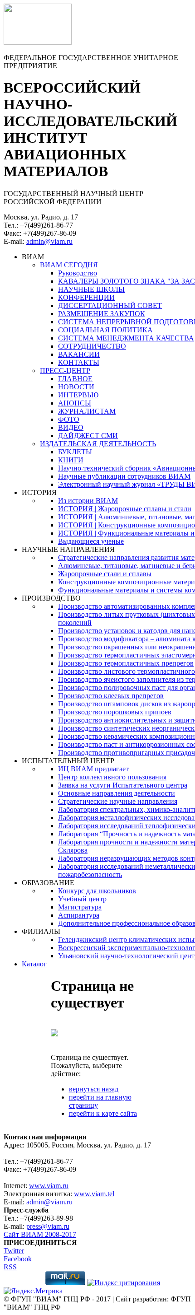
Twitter (14, 1250)
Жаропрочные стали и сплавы (104, 574)
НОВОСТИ (76, 387)
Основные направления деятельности (116, 793)
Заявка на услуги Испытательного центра (122, 785)
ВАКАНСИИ (79, 354)
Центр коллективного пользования (112, 777)
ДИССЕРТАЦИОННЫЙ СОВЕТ (110, 305)
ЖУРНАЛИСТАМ (87, 411)
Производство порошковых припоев (114, 712)
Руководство (77, 273)
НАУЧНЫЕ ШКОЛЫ (91, 289)
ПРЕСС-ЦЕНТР (65, 370)
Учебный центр (82, 899)
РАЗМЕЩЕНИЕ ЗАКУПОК (101, 313)
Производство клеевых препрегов (111, 695)
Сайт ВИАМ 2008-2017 (40, 1234)
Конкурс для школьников (97, 891)
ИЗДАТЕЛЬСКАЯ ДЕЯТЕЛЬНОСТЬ (98, 444)
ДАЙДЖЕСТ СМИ (88, 435)
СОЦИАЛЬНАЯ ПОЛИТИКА (105, 330)
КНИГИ (70, 460)
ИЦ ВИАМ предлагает (93, 769)
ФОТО (68, 419)
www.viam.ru (48, 1185)
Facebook (18, 1259)
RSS (10, 1267)
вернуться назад (93, 1089)
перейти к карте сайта (103, 1113)
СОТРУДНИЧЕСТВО (92, 346)
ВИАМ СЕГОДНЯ (69, 265)
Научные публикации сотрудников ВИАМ (124, 476)
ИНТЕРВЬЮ (78, 395)
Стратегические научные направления (117, 801)
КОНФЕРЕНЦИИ (86, 297)
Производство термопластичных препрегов (126, 663)
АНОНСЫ (74, 403)
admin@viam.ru (49, 241)
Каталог (34, 964)
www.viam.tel (94, 1194)
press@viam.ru (47, 1226)
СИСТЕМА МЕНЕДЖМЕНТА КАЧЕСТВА (126, 338)
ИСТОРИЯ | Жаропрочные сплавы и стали (124, 509)
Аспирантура (78, 915)
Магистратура (80, 907)
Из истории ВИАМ (88, 500)
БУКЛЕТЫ (75, 452)
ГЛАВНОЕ (75, 378)
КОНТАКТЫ (78, 362)
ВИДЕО (70, 427)
